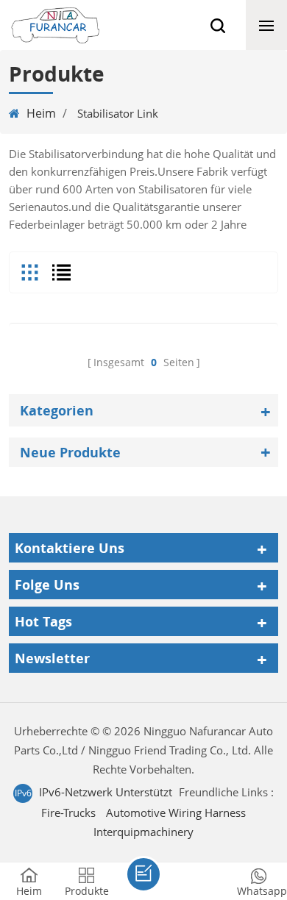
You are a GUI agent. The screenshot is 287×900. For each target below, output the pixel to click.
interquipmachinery (143, 831)
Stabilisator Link (117, 113)
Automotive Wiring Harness (176, 812)
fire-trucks (68, 812)
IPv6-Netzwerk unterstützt (105, 792)
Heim (41, 113)
